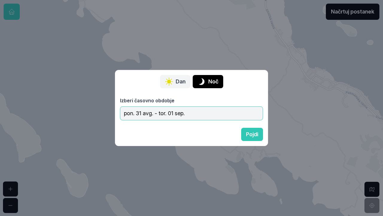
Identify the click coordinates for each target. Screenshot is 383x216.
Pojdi (252, 134)
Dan (181, 81)
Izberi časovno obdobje (147, 101)
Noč (213, 81)
